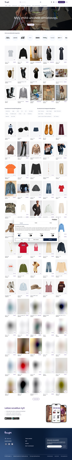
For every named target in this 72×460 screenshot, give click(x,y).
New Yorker (13, 116)
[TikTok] (12, 444)
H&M (26, 62)
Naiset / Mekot (40, 113)
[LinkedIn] (9, 444)
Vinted (65, 81)
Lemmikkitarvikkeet (44, 5)
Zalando (39, 315)
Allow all (50, 239)
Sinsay (7, 113)
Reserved (7, 116)
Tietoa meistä (28, 438)
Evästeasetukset (50, 456)
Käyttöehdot (57, 456)
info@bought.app (24, 456)
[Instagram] (6, 444)
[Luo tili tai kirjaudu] (56, 2)
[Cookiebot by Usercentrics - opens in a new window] (52, 219)
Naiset (6, 5)
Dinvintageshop (37, 62)
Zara (14, 62)
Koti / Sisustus (56, 116)
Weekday (51, 62)
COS (25, 111)
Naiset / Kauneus (41, 111)
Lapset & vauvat (14, 5)
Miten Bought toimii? (40, 24)
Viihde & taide (28, 5)
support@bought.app (35, 456)
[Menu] (54, 2)
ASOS (39, 335)
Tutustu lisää (36, 399)
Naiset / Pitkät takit (57, 111)
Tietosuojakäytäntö (64, 456)
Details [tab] (36, 222)
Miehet (10, 5)
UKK (26, 441)
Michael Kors (8, 111)
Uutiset (27, 443)
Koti (19, 5)
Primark (20, 113)
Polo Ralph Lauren (13, 113)
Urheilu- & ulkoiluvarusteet (36, 5)
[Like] (41, 60)
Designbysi (38, 101)
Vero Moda (31, 111)
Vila (21, 111)
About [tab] (51, 222)
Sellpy (26, 101)
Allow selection (36, 239)
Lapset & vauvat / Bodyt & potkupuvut (44, 116)
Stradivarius (30, 113)
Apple (13, 111)
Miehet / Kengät (48, 113)
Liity (64, 446)
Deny (22, 239)
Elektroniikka (23, 5)
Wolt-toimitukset (29, 446)
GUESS (18, 111)
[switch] (30, 235)
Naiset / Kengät (49, 111)
